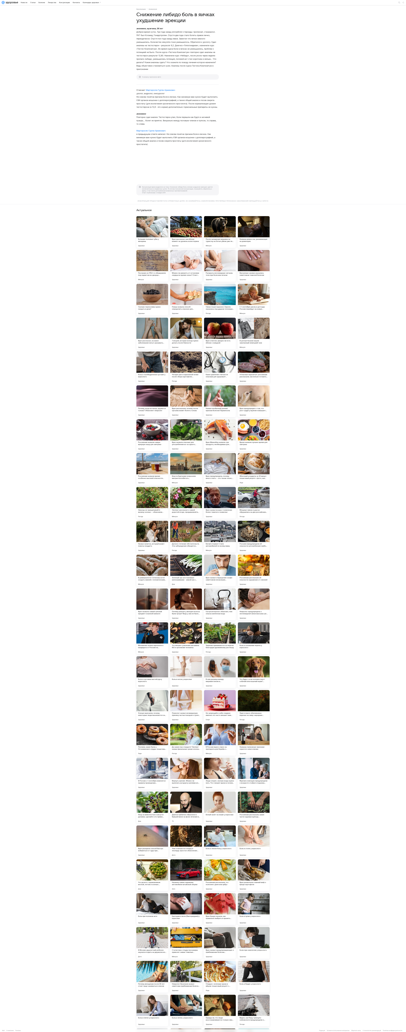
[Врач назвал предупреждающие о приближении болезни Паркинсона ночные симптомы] (220, 943)
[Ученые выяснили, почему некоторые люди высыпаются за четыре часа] (152, 706)
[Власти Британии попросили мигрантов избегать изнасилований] (186, 469)
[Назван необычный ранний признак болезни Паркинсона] (220, 401)
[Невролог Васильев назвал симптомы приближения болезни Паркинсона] (186, 977)
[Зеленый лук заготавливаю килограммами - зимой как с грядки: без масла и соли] (186, 570)
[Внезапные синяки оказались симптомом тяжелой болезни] (254, 266)
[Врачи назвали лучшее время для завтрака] (254, 435)
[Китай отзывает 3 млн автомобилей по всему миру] (220, 537)
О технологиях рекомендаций (372, 1030)
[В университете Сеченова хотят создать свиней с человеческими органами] (152, 570)
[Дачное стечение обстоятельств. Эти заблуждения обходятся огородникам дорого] (186, 537)
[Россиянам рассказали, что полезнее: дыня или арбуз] (220, 875)
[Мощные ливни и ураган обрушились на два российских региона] (254, 503)
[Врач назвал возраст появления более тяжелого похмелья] (220, 503)
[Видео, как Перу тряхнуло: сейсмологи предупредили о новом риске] (254, 1010)
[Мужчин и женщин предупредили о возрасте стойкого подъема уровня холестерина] (254, 774)
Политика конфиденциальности (392, 1030)
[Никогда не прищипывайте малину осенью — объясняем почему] (152, 503)
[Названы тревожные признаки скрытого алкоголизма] (254, 740)
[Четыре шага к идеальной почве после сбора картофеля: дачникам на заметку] (186, 367)
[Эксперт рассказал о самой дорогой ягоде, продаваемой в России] (186, 503)
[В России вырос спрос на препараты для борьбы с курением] (220, 740)
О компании (10, 1030)
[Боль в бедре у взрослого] (254, 977)
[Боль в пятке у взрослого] (186, 1010)
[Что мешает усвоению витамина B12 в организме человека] (186, 638)
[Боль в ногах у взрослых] (186, 672)
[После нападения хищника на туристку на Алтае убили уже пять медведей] (220, 232)
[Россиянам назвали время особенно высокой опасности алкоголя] (152, 469)
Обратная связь (356, 1030)
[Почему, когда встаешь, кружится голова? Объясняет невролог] (152, 401)
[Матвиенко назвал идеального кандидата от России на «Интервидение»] (152, 638)
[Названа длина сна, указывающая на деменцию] (254, 232)
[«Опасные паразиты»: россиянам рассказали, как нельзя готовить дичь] (254, 367)
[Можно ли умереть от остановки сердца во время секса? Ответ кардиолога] (186, 266)
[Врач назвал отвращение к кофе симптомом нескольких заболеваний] (220, 570)
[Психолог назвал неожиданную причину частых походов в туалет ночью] (186, 706)
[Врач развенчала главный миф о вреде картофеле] (254, 875)
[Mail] (3, 2)
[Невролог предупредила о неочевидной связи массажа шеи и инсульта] (254, 604)
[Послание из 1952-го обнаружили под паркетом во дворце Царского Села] (152, 266)
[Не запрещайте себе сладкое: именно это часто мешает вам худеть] (220, 706)
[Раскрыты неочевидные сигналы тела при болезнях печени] (220, 266)
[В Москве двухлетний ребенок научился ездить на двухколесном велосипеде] (152, 943)
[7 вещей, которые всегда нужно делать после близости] (186, 333)
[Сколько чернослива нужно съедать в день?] (152, 300)
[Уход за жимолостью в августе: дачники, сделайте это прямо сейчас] (152, 807)
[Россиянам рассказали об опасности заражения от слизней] (254, 570)
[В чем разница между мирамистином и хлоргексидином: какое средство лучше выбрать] (220, 672)
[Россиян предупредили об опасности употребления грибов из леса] (254, 537)
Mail (3, 1030)
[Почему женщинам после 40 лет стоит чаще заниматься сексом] (152, 977)
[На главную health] (11, 2)
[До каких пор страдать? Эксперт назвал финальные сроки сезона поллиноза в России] (186, 740)
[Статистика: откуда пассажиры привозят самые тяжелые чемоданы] (186, 943)
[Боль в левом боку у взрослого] (220, 841)
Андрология (153, 9)
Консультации (141, 9)
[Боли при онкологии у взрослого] (254, 943)
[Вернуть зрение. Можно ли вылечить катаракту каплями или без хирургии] (186, 774)
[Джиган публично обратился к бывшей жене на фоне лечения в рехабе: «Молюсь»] (186, 807)
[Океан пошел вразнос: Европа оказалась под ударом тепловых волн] (220, 300)
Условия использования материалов (338, 1030)
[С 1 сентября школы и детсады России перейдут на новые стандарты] (254, 300)
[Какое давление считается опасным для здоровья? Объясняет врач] (220, 367)
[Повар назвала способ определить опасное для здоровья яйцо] (186, 300)
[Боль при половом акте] (152, 909)
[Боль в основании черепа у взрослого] (254, 638)
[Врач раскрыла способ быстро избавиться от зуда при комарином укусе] (152, 841)
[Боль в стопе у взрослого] (254, 841)
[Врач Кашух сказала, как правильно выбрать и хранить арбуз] (220, 909)
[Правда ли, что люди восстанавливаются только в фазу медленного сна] (220, 1010)
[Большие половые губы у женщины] (152, 232)
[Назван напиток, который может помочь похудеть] (152, 537)
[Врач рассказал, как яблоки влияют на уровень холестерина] (186, 232)
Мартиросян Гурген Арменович (160, 90)
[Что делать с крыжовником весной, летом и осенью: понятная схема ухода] (152, 875)
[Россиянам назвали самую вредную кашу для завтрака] (152, 435)
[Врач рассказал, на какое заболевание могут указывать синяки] (152, 333)
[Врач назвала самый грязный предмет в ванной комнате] (152, 604)
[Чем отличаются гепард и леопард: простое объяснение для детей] (186, 841)
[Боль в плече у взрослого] (152, 1010)
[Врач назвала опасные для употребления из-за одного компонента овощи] (186, 435)
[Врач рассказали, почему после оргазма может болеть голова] (186, 401)
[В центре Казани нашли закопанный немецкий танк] (254, 333)
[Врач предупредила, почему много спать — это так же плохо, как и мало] (220, 469)
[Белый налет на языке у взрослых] (220, 807)
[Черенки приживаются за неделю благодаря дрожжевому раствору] (220, 638)
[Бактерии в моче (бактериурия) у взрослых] (186, 909)
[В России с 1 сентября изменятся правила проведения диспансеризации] (152, 774)
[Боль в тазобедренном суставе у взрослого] (152, 367)
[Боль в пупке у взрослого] (254, 909)
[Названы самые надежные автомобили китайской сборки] (186, 875)
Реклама (18, 1030)
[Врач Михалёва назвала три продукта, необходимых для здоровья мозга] (220, 435)
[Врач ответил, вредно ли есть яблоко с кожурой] (220, 333)
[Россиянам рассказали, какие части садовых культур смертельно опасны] (254, 807)
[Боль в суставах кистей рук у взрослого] (152, 672)
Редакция (322, 1030)
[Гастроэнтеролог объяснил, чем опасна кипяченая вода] (220, 604)
